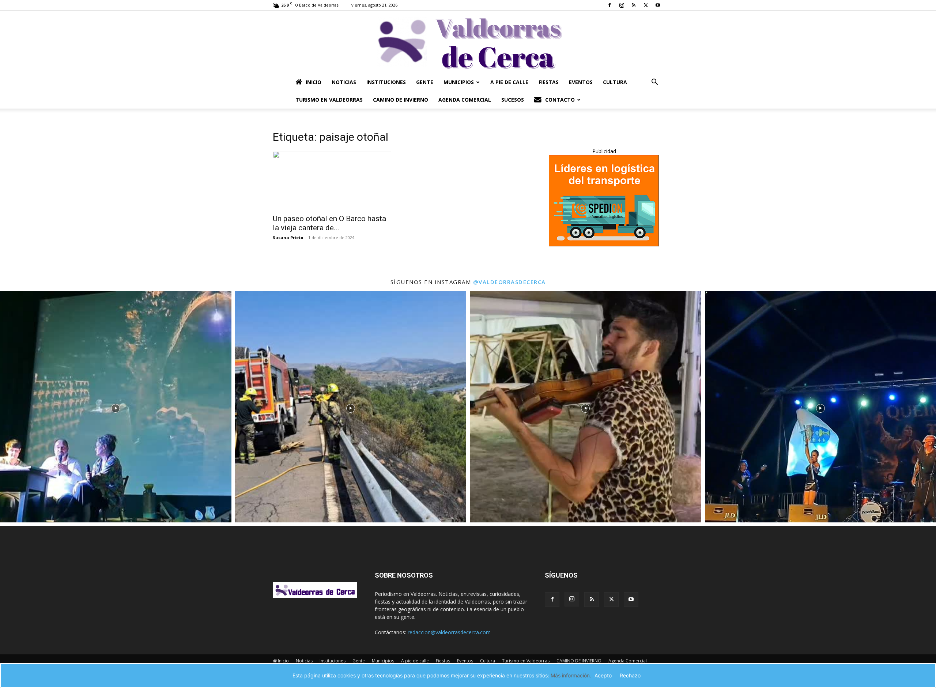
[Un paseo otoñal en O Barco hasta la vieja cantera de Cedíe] (332, 180)
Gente (424, 82)
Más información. (571, 675)
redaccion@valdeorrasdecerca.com (449, 632)
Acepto (603, 675)
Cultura (615, 82)
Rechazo (630, 675)
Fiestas (549, 82)
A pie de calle (509, 82)
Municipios (459, 82)
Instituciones (386, 82)
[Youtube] (657, 5)
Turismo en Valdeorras (329, 99)
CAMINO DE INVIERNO (400, 99)
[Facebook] (609, 5)
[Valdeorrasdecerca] (468, 42)
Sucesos (512, 99)
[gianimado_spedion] (604, 244)
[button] (654, 82)
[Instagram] (621, 5)
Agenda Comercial (464, 99)
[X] (645, 5)
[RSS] (633, 5)
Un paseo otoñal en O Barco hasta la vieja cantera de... (329, 223)
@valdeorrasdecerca (509, 282)
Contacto (560, 99)
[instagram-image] (115, 406)
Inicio (313, 82)
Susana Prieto (288, 237)
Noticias (344, 82)
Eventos (581, 82)
